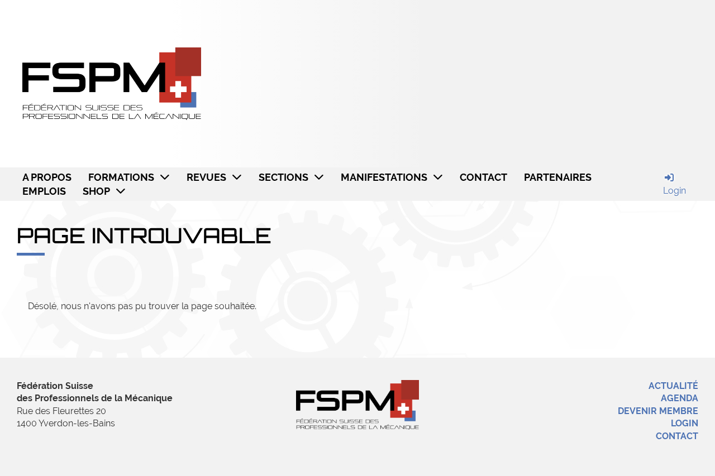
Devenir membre (658, 411)
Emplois (44, 191)
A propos (47, 177)
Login (684, 423)
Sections (283, 177)
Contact (483, 177)
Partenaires (558, 177)
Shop (96, 191)
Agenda (679, 398)
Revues (206, 177)
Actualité (673, 386)
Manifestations (384, 177)
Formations (121, 177)
